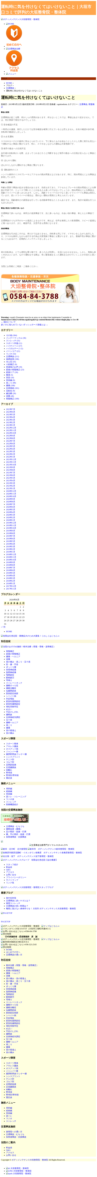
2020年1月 (10, 520)
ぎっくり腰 (11, 667)
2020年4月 (10, 512)
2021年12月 (11, 459)
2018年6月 (10, 570)
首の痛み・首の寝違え (16, 978)
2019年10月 (11, 528)
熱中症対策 (11, 898)
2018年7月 (10, 568)
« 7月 (3, 627)
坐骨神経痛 (11, 670)
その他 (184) (11, 335)
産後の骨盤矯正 (13, 654)
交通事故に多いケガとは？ (18, 901)
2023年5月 (10, 414)
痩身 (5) (9, 375)
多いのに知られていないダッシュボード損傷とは (24, 325)
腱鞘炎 (9, 715)
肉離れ (9, 770)
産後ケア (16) (12, 372)
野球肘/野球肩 (12, 775)
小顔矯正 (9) (11, 364)
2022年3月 (10, 451)
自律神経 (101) (12, 388)
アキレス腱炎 (12, 746)
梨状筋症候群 (12, 693)
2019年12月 (11, 523)
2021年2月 (10, 486)
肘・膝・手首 (12, 664)
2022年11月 (11, 430)
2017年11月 (11, 589)
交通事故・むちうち (15, 826)
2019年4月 (10, 544)
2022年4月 (10, 449)
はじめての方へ (13, 952)
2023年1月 (10, 425)
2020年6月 (10, 507)
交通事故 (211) (12, 356)
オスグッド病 (12, 749)
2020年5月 (10, 509)
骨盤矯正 (10, 651)
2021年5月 (10, 478)
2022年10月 (11, 433)
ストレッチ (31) (13, 341)
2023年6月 (10, 412)
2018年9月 (10, 562)
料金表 (9, 867)
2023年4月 (10, 417)
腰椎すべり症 (12, 685)
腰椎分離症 (11, 688)
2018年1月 (10, 583)
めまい (9, 709)
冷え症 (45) (11, 362)
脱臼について (8, 322)
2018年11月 (11, 557)
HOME (9, 631)
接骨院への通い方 (14, 1132)
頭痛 (8, 659)
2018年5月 (10, 573)
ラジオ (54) (11, 354)
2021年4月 (10, 480)
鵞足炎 (9, 778)
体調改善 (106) (12, 359)
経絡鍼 (9, 791)
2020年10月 (11, 496)
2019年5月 (10, 541)
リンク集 (10, 883)
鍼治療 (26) (11, 393)
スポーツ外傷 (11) (14, 343)
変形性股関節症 (13, 701)
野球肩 (9, 773)
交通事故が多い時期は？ (17, 906)
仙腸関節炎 (11, 691)
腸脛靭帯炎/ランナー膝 (16, 754)
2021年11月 (11, 462)
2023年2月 (10, 422)
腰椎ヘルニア (12, 722)
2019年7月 (10, 536)
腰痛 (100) (10, 385)
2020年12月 (11, 491)
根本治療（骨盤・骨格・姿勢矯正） (22, 965)
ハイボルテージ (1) (14, 348)
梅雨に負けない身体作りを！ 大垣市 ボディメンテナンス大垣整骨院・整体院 (41, 908)
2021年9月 (10, 467)
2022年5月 (10, 446)
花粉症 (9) (10, 391)
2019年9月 (10, 531)
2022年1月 (10, 457)
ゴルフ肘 (10, 762)
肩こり (9, 725)
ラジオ (9, 1118)
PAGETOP (5, 922)
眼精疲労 (10, 678)
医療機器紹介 (12, 804)
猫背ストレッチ (13, 903)
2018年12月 (11, 554)
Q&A (8, 870)
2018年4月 (10, 575)
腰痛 (8, 728)
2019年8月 (10, 533)
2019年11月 (11, 525)
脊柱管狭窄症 (12, 707)
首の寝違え (11, 730)
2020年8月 (10, 502)
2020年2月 (10, 517)
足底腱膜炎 (11, 767)
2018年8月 (10, 565)
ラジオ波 (10, 799)
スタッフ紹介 (12, 864)
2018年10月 (11, 560)
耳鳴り (9, 680)
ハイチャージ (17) (14, 346)
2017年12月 (11, 586)
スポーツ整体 (12, 744)
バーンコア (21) (13, 351)
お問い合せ (11, 875)
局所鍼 (9, 789)
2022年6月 (10, 443)
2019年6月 (10, 539)
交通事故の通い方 (14, 955)
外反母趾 (10, 699)
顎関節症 (10, 675)
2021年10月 (11, 465)
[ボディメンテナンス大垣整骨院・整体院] (20, 19)
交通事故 (83, 104)
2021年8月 (10, 470)
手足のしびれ (12, 712)
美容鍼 (9, 794)
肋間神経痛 (11, 672)
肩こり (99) (11, 383)
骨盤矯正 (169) (12, 399)
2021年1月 (10, 488)
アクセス (10, 872)
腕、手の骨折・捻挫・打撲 (18, 834)
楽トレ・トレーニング (16, 796)
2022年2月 (10, 454)
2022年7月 (10, 441)
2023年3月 (10, 420)
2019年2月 (10, 549)
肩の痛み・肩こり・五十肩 (18, 662)
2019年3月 (10, 546)
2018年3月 (10, 578)
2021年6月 (10, 475)
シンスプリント (13, 757)
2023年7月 (10, 409)
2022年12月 (11, 428)
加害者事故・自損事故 (16, 837)
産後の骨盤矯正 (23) (15, 370)
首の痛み (10, 733)
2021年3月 (10, 483)
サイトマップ (12, 880)
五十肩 (9, 720)
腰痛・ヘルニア (13, 656)
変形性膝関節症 (13, 704)
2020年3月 (10, 515)
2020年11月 (11, 494)
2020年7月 (10, 504)
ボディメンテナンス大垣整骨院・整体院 (30, 1160)
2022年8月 (10, 438)
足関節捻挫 (11, 765)
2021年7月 (10, 473)
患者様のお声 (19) (14, 367)
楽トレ (9, 1116)
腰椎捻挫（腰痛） (14, 829)
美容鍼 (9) (10, 380)
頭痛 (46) (10, 396)
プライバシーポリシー (16, 877)
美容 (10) (10, 377)
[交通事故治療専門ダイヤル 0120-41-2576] (48, 845)
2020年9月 (10, 499)
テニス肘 (10, 759)
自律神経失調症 (13, 717)
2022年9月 (10, 436)
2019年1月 (10, 552)
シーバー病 (11, 696)
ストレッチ (11, 802)
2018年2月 (10, 581)
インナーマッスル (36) (16, 338)
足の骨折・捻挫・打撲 (16, 832)
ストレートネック (14, 683)
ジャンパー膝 (12, 751)
